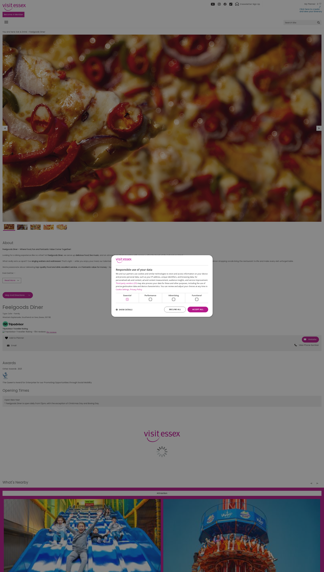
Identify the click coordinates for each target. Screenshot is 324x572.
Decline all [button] (175, 309)
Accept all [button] (197, 309)
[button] (124, 309)
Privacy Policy (136, 289)
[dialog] (162, 286)
